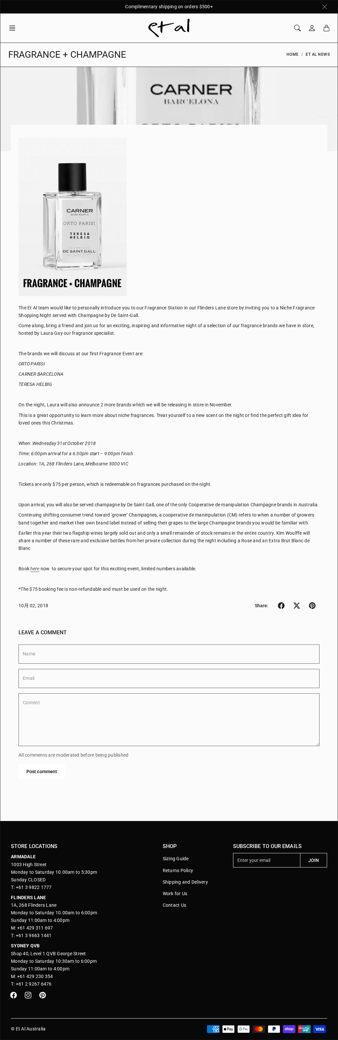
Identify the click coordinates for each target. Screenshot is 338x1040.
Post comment (41, 771)
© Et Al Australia (28, 1028)
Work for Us (175, 893)
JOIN (313, 860)
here (34, 568)
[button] (14, 28)
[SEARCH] (297, 28)
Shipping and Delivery (185, 882)
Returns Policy (178, 870)
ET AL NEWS (318, 54)
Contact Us (174, 905)
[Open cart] (326, 28)
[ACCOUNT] (312, 28)
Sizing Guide (176, 858)
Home (293, 54)
